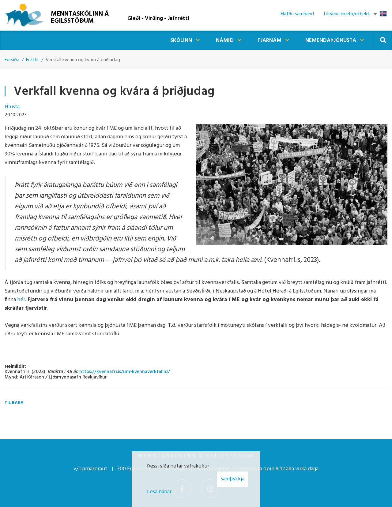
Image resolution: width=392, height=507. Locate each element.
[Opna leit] (383, 40)
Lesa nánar (159, 491)
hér (21, 299)
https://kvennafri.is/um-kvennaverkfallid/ (124, 372)
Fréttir (32, 60)
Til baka (14, 402)
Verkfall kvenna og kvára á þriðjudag (83, 60)
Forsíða (12, 60)
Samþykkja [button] (232, 479)
